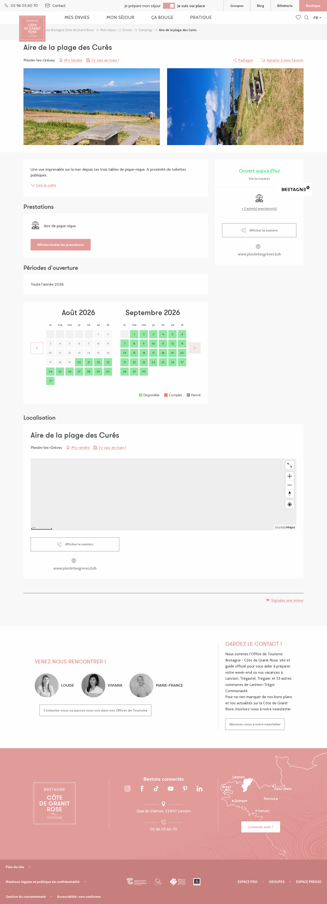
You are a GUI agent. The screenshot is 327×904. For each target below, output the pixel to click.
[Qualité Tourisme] (158, 882)
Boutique (313, 6)
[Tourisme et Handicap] (197, 882)
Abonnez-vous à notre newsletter (255, 724)
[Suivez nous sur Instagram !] (127, 789)
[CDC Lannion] (136, 882)
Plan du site (15, 867)
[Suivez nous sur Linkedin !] (199, 789)
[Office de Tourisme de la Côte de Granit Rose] (32, 25)
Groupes (237, 6)
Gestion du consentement (26, 896)
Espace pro (247, 882)
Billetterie (285, 6)
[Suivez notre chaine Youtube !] (171, 789)
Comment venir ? (261, 827)
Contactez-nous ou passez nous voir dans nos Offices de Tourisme (95, 710)
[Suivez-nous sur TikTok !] (156, 789)
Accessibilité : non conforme (79, 896)
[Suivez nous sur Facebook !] (142, 789)
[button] (306, 17)
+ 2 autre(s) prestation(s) (259, 208)
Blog (260, 6)
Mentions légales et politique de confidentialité (42, 882)
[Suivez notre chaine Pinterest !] (185, 789)
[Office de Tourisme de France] (178, 882)
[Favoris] (299, 18)
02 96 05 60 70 (163, 829)
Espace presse (308, 882)
